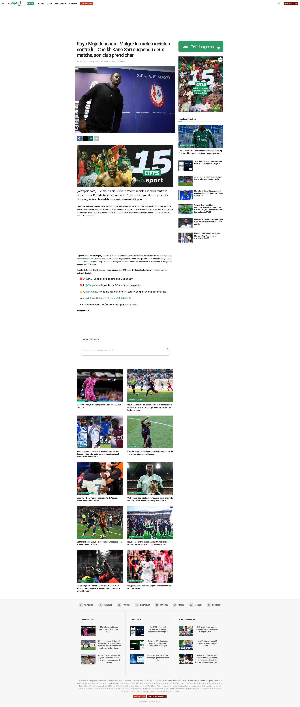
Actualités (116, 683)
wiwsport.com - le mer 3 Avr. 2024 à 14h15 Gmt (92, 61)
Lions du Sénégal (193, 681)
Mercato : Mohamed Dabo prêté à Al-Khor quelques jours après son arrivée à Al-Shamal (208, 193)
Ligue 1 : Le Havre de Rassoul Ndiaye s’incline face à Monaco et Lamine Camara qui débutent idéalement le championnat (149, 407)
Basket (49, 3)
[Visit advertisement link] (125, 166)
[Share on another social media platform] (96, 138)
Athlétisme (72, 3)
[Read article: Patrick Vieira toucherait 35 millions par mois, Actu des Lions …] (186, 645)
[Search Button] (279, 3)
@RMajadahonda (94, 285)
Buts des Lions (85, 536)
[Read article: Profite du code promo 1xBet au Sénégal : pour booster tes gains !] (137, 659)
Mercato (82, 399)
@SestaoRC (92, 291)
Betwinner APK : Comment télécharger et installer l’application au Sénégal (158, 643)
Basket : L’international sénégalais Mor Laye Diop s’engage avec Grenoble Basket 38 (207, 236)
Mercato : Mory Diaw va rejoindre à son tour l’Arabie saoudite (109, 629)
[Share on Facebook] (79, 138)
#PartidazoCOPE (92, 298)
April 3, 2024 (130, 304)
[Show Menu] (3, 3)
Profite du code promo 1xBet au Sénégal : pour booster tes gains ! (158, 657)
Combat (63, 3)
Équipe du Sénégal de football (171, 681)
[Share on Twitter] (85, 138)
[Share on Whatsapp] (90, 138)
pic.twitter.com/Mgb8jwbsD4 (116, 298)
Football (41, 3)
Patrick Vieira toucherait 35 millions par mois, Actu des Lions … (207, 643)
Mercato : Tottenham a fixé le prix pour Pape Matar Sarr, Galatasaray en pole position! (208, 221)
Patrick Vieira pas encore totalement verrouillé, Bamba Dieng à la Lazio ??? (207, 629)
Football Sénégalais (207, 681)
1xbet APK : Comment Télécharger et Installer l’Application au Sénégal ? (157, 629)
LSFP (197, 683)
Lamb (56, 3)
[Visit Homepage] (14, 3)
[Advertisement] (150, 22)
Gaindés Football (119, 61)
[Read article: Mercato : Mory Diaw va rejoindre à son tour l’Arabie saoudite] (100, 385)
